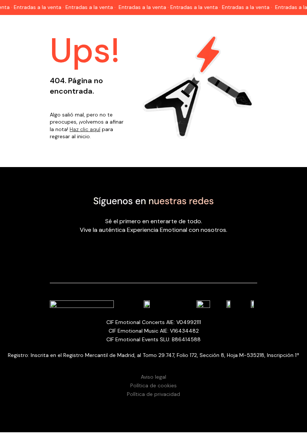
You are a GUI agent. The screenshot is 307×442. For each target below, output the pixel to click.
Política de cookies (153, 385)
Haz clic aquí (85, 129)
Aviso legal (153, 376)
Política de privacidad (153, 394)
